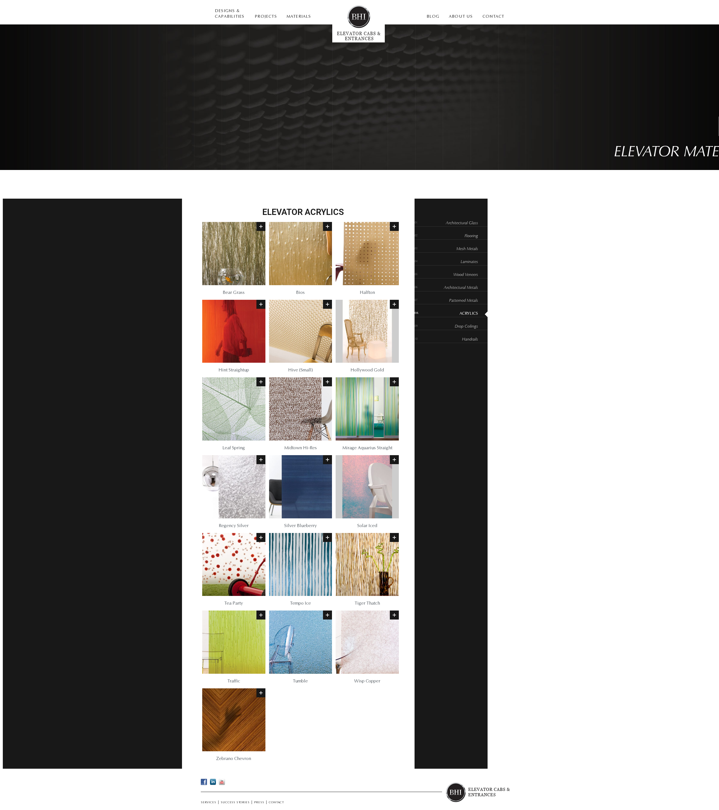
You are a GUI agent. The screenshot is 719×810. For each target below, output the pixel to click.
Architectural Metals (461, 288)
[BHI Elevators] (358, 41)
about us (461, 17)
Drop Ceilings (466, 327)
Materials (298, 17)
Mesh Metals (467, 249)
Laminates (469, 262)
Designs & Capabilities (229, 14)
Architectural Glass (462, 223)
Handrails (470, 339)
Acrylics (468, 314)
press (259, 802)
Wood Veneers (465, 275)
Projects (266, 17)
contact (493, 17)
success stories (235, 802)
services (208, 802)
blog (433, 17)
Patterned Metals (463, 301)
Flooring (471, 236)
